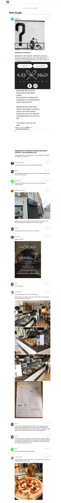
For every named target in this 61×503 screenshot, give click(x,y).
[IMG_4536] (32, 380)
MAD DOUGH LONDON (22, 129)
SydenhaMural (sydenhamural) (23, 52)
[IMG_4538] (29, 417)
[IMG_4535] (32, 353)
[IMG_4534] (32, 326)
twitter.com (18, 19)
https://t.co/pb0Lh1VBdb (24, 61)
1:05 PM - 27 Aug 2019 (21, 127)
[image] (32, 218)
